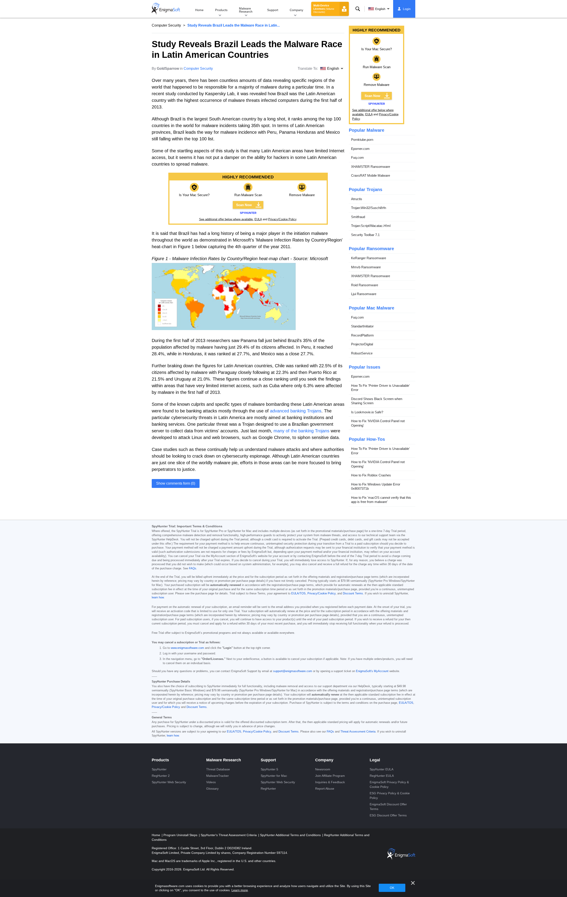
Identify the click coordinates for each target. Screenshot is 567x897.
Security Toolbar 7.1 (365, 235)
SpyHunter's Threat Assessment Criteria (229, 835)
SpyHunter (159, 769)
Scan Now (244, 205)
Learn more (239, 890)
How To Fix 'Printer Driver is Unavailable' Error (380, 388)
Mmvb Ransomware (366, 267)
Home (199, 10)
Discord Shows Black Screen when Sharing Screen (376, 401)
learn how (158, 597)
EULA (258, 219)
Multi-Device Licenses (323, 8)
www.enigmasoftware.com (187, 648)
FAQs (192, 568)
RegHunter (268, 788)
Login (407, 9)
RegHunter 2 (161, 775)
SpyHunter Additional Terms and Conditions (291, 835)
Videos (211, 782)
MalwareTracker (217, 775)
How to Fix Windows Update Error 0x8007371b (375, 486)
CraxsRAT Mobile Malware (370, 175)
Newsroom (322, 769)
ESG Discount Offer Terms (388, 815)
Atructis (356, 199)
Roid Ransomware (364, 285)
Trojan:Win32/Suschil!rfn (368, 208)
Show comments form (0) (175, 483)
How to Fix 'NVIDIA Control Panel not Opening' (378, 423)
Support (272, 10)
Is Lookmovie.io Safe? (367, 412)
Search (357, 9)
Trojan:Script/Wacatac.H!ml (370, 226)
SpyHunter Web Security (169, 782)
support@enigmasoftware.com (292, 671)
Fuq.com (357, 157)
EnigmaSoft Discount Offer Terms (388, 806)
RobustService (362, 353)
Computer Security (166, 25)
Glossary (212, 788)
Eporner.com (360, 149)
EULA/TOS (298, 593)
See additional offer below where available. (226, 219)
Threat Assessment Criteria (357, 731)
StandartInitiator (362, 326)
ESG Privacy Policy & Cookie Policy (390, 795)
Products (221, 10)
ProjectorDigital (362, 344)
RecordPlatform (362, 335)
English (380, 9)
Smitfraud (358, 217)
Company (296, 10)
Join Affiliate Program (330, 775)
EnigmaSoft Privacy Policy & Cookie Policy (389, 784)
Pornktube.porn (362, 139)
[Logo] (166, 8)
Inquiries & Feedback (330, 782)
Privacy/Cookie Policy (282, 219)
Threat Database (218, 769)
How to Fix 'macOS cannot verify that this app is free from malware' (381, 500)
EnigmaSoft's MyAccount (372, 671)
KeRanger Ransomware (368, 258)
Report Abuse (324, 788)
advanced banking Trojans (295, 410)
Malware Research (245, 10)
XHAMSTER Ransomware (370, 166)
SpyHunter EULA (381, 769)
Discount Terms (353, 593)
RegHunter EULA (382, 775)
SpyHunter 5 (269, 769)
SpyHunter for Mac (274, 775)
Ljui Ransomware (363, 294)
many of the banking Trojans (301, 430)
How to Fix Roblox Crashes (371, 475)
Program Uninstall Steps (180, 835)
